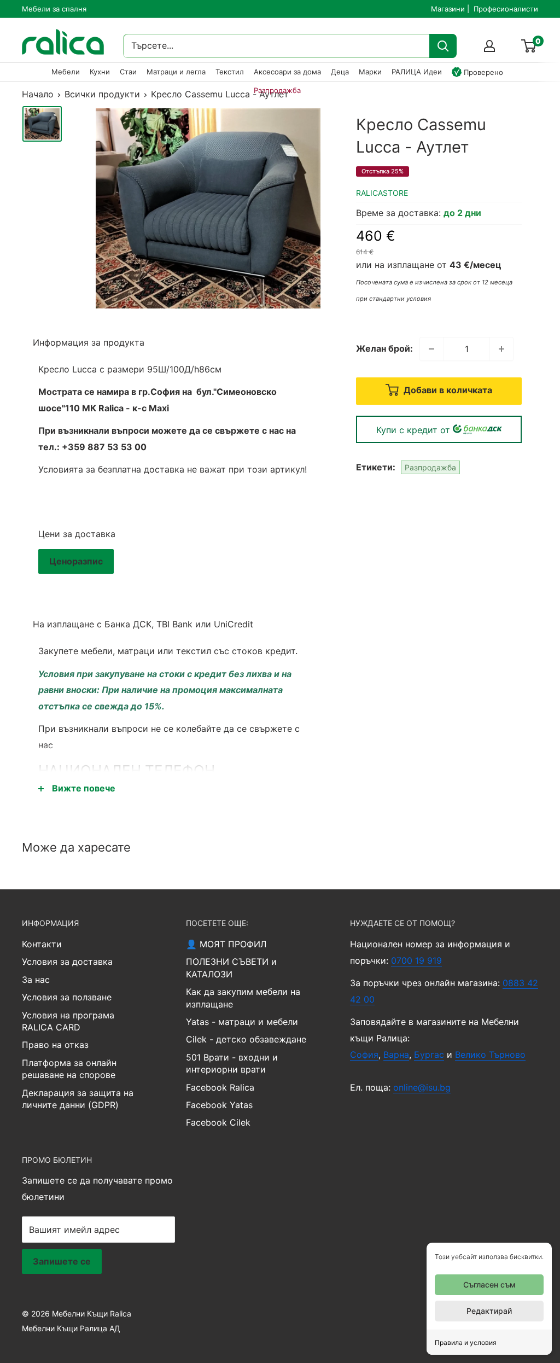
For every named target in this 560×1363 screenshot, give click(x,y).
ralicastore (382, 192)
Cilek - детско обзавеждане (246, 1039)
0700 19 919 (416, 960)
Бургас (429, 1054)
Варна (396, 1054)
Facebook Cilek (218, 1122)
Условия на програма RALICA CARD (68, 1021)
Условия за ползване (67, 997)
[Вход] (489, 46)
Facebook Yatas (219, 1104)
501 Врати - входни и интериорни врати (232, 1063)
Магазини (448, 8)
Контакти (42, 944)
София (364, 1054)
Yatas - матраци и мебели (242, 1021)
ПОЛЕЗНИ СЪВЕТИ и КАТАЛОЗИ (231, 967)
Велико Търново (490, 1054)
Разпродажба (430, 467)
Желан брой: (384, 348)
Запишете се (62, 1261)
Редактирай (489, 1310)
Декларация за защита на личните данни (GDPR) (77, 1098)
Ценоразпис (76, 561)
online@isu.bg (422, 1087)
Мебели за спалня (54, 8)
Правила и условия (466, 1342)
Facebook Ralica (220, 1087)
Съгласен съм (489, 1284)
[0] (529, 46)
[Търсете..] (443, 46)
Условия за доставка (67, 961)
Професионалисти (506, 8)
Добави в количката (446, 390)
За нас (36, 979)
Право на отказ (55, 1044)
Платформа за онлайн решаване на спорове (69, 1068)
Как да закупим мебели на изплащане (243, 997)
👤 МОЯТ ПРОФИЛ (226, 944)
